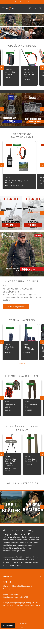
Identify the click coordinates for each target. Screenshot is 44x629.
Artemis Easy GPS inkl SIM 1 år (14, 73)
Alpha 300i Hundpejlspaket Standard (16, 180)
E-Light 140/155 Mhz (28, 346)
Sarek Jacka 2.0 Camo (11, 404)
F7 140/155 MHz (9, 346)
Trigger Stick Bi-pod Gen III (31, 458)
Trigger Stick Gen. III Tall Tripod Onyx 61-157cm (10, 461)
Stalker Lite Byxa (30, 404)
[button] (3, 8)
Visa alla (22, 364)
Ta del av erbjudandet (16, 306)
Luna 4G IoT (32, 71)
